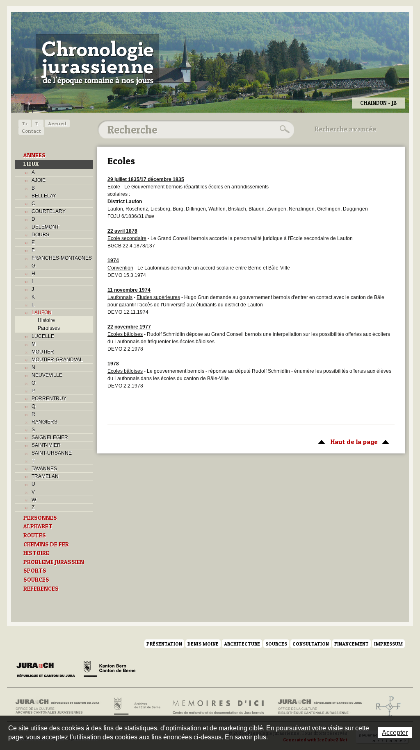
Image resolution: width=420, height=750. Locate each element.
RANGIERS (44, 422)
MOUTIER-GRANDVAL (57, 360)
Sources (276, 644)
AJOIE (39, 180)
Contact (31, 131)
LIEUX (31, 164)
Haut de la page (346, 441)
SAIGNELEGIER (50, 437)
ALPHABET (37, 526)
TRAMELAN (45, 476)
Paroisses (49, 328)
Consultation (310, 644)
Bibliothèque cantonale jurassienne (320, 706)
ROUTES (34, 535)
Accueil (57, 123)
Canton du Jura (48, 670)
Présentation (164, 644)
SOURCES (36, 579)
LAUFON (42, 312)
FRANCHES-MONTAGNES (62, 258)
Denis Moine (203, 644)
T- (37, 123)
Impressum (388, 644)
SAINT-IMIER (46, 445)
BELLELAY (44, 196)
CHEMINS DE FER (46, 544)
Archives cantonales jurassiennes (60, 706)
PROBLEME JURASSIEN (53, 562)
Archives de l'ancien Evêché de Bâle (386, 706)
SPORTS (34, 570)
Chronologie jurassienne (97, 61)
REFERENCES (41, 588)
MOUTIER (43, 352)
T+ (24, 123)
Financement (351, 644)
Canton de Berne (109, 670)
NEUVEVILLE (47, 375)
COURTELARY (49, 211)
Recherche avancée (345, 129)
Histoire (46, 320)
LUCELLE (43, 336)
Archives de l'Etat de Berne (136, 706)
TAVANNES (44, 468)
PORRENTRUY (49, 398)
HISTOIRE (36, 553)
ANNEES (34, 155)
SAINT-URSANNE (52, 453)
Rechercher (283, 129)
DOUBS (40, 235)
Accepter (395, 732)
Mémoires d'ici (219, 706)
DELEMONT (45, 227)
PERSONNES (40, 517)
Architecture (242, 644)
